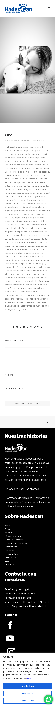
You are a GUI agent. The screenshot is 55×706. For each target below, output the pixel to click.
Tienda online (11, 554)
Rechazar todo (27, 701)
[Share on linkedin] (27, 327)
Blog (7, 561)
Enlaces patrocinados (16, 543)
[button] (49, 8)
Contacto (9, 564)
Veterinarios (10, 557)
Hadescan (41, 140)
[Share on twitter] (17, 327)
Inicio (7, 525)
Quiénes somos (13, 536)
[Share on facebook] (13, 327)
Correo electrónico (15, 388)
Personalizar (27, 693)
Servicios (9, 529)
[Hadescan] (18, 8)
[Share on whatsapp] (31, 327)
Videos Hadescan (14, 540)
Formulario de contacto (18, 597)
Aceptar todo (27, 686)
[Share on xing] (38, 327)
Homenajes (10, 550)
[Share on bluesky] (34, 327)
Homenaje (26, 140)
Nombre (9, 375)
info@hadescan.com (23, 593)
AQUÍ (29, 678)
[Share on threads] (20, 327)
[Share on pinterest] (24, 327)
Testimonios (11, 547)
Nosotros (9, 532)
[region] (27, 679)
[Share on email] (41, 327)
